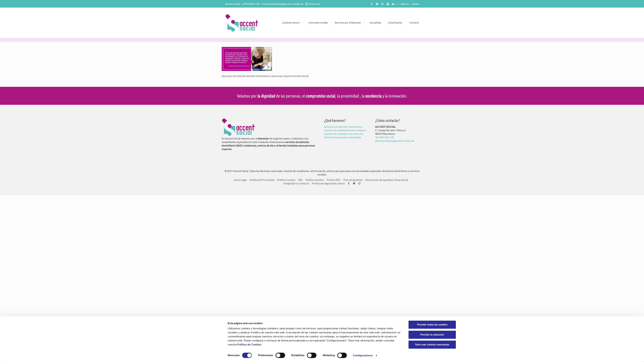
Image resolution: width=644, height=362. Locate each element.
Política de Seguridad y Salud (328, 183)
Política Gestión (315, 179)
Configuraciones (363, 355)
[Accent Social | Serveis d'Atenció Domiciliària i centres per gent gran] (242, 23)
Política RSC (334, 179)
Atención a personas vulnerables (342, 137)
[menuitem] (415, 4)
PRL (300, 179)
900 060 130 (252, 3)
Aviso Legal (240, 179)
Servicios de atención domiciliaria (343, 126)
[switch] (280, 355)
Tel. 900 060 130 (384, 137)
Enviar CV (314, 3)
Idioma (405, 3)
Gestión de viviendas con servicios (343, 133)
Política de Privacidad (261, 179)
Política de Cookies (249, 344)
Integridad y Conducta (296, 183)
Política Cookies (286, 179)
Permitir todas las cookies (432, 324)
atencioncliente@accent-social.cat (283, 3)
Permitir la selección (432, 334)
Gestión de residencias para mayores (345, 130)
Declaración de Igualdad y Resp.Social (386, 179)
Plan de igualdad (352, 179)
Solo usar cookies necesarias (432, 344)
